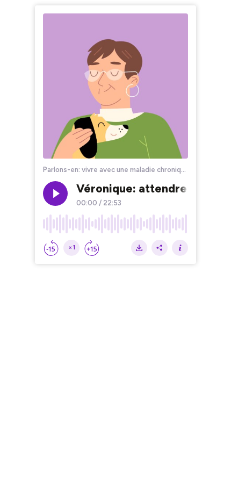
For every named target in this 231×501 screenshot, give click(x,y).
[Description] (180, 248)
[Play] (55, 193)
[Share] (159, 248)
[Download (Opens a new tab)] (139, 248)
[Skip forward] (92, 248)
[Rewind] (51, 248)
